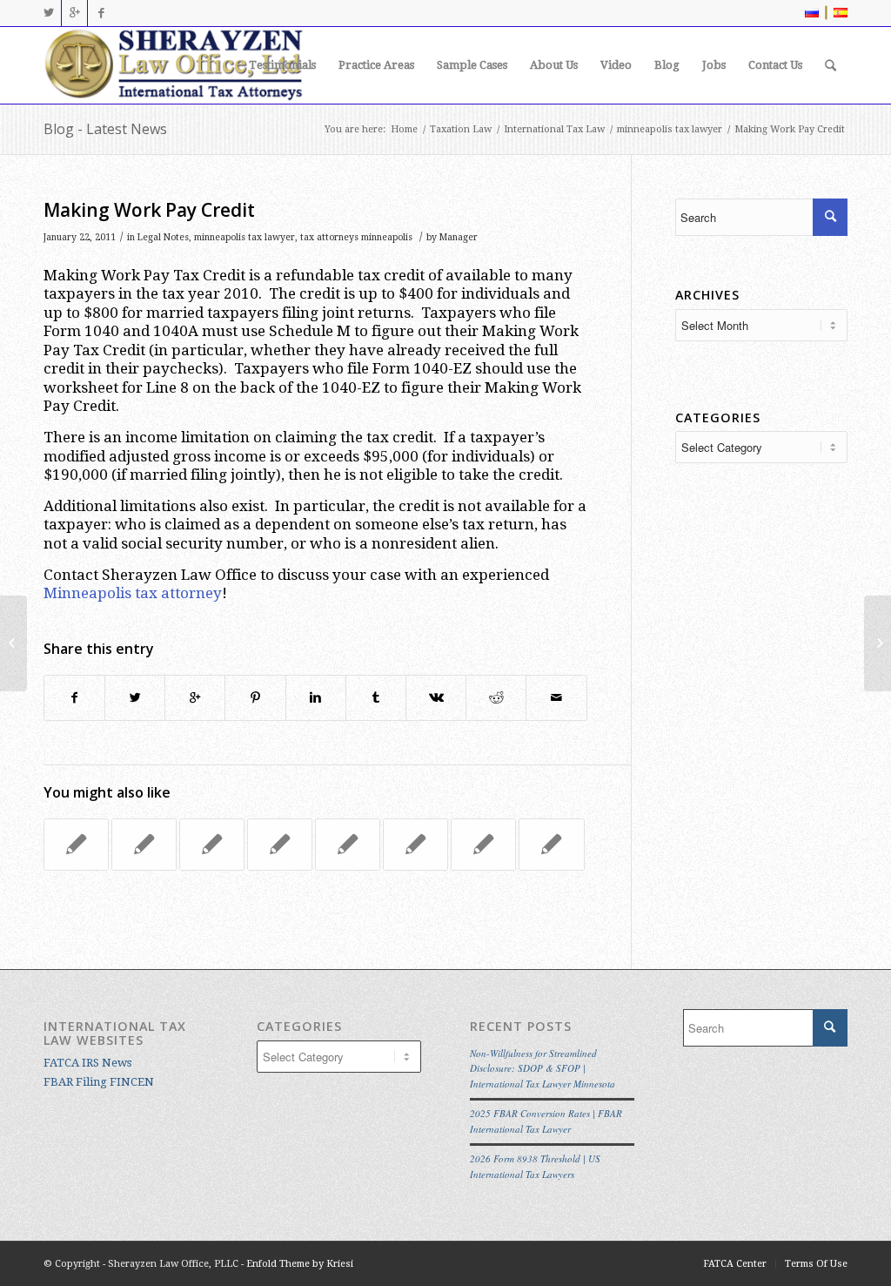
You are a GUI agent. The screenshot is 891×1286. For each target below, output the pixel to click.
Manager (458, 237)
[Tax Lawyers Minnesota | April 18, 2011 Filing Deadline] (212, 844)
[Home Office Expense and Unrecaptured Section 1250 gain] (76, 844)
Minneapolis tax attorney (133, 593)
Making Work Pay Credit (149, 210)
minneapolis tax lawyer (669, 129)
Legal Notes (163, 237)
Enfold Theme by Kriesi (299, 1263)
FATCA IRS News (87, 1062)
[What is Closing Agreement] (279, 844)
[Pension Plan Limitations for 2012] (347, 844)
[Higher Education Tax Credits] (415, 844)
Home (404, 129)
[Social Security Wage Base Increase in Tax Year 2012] (551, 844)
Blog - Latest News (105, 128)
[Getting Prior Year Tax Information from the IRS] (13, 643)
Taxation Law (461, 129)
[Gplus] (74, 13)
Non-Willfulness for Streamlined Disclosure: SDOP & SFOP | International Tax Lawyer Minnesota (542, 1068)
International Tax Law (554, 129)
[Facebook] (101, 13)
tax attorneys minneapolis (356, 237)
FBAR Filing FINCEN (99, 1081)
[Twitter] (48, 13)
